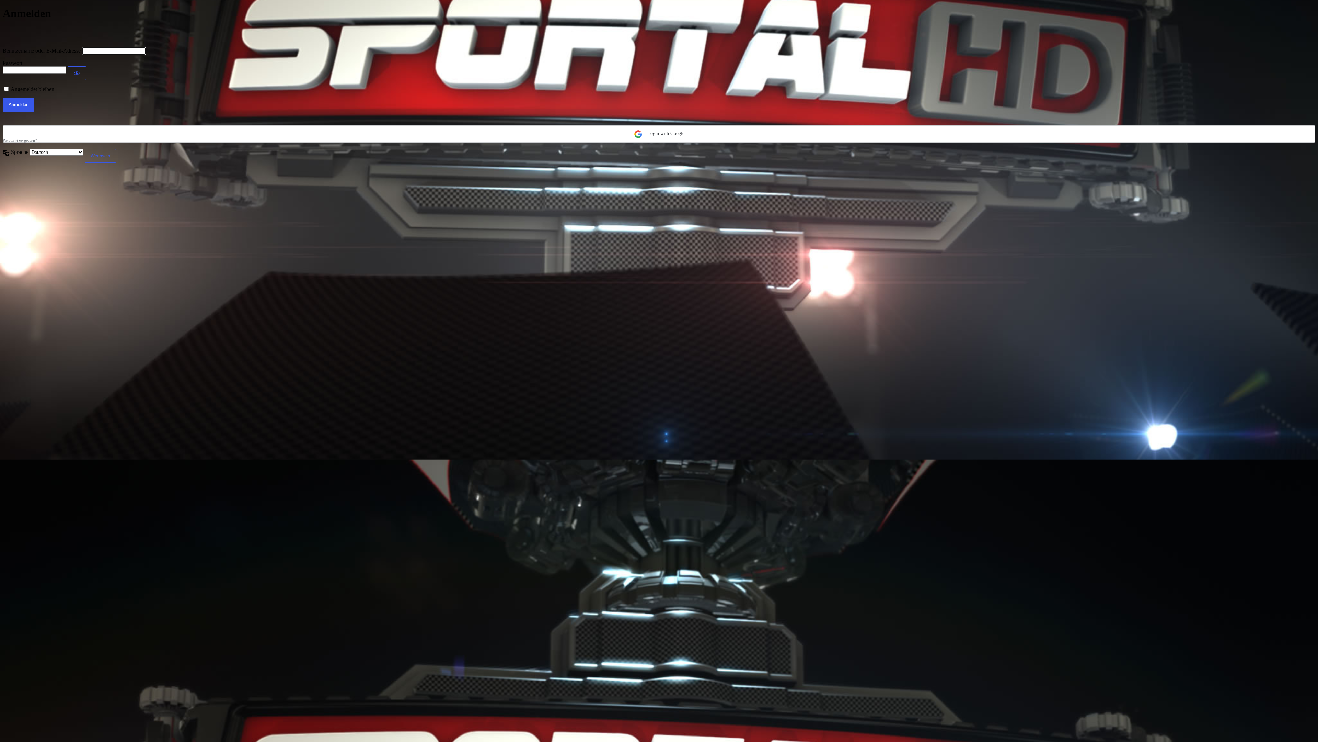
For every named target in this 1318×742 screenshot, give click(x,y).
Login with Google (665, 133)
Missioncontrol (43, 33)
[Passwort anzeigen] (77, 73)
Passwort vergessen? (20, 140)
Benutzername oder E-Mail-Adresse (42, 51)
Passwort (12, 63)
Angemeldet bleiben (32, 89)
